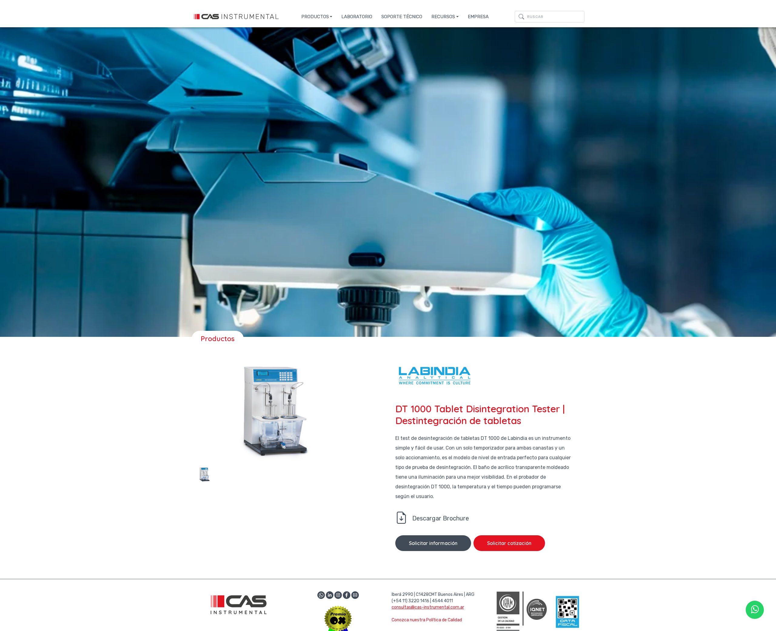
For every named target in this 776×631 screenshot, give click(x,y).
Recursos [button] (443, 16)
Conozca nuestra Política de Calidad (427, 620)
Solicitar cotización (509, 543)
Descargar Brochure (440, 518)
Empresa (478, 16)
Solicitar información (433, 543)
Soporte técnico (401, 16)
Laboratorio (356, 16)
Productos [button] (315, 16)
